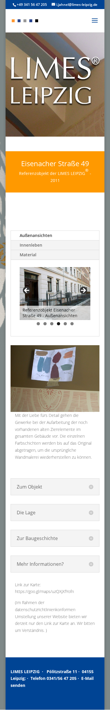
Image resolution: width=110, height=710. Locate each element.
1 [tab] (38, 323)
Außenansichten (36, 235)
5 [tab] (65, 323)
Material (28, 254)
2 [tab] (45, 323)
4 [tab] (58, 323)
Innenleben (31, 245)
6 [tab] (72, 323)
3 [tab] (51, 323)
